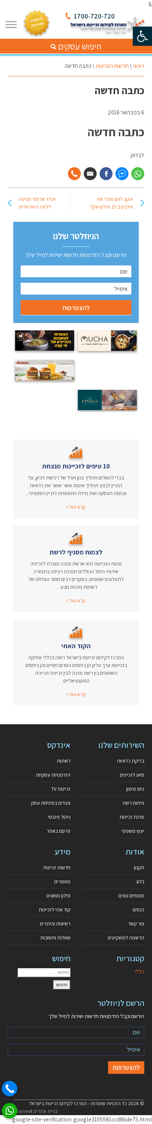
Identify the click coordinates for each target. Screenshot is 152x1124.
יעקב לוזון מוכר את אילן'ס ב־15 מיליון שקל (111, 203)
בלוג (140, 881)
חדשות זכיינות (56, 867)
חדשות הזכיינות (112, 66)
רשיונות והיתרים (55, 923)
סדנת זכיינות (132, 817)
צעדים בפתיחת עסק (50, 803)
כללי (139, 971)
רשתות (63, 760)
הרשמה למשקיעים (126, 937)
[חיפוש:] (43, 972)
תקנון (139, 867)
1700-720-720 (94, 16)
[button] (142, 36)
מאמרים (62, 881)
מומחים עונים (131, 895)
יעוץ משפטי (133, 831)
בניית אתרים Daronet (36, 1111)
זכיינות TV (60, 789)
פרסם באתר (58, 831)
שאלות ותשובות (55, 937)
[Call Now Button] (9, 1088)
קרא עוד (77, 506)
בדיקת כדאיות (130, 760)
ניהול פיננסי (59, 817)
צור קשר (136, 923)
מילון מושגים (58, 895)
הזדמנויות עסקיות (53, 774)
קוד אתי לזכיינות (54, 909)
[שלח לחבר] (90, 173)
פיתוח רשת (133, 803)
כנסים (138, 909)
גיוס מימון (135, 789)
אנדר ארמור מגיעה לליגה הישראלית (37, 203)
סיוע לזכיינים (132, 774)
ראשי (138, 66)
